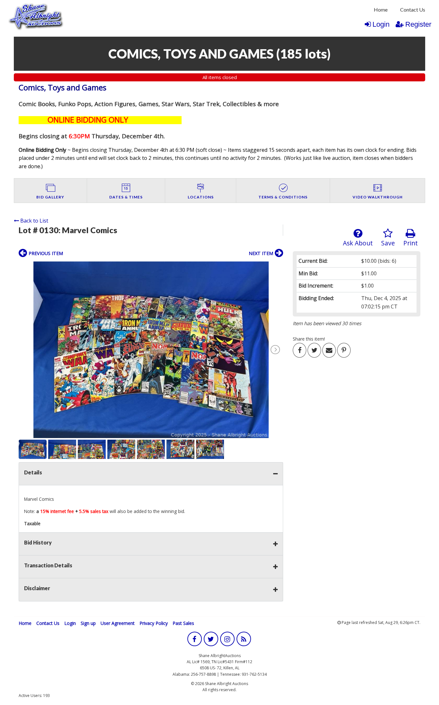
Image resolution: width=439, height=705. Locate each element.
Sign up (88, 623)
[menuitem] (381, 10)
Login (381, 24)
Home (381, 9)
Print (410, 243)
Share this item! (309, 339)
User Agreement (118, 623)
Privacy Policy (153, 623)
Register (418, 24)
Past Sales (183, 623)
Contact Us (412, 9)
